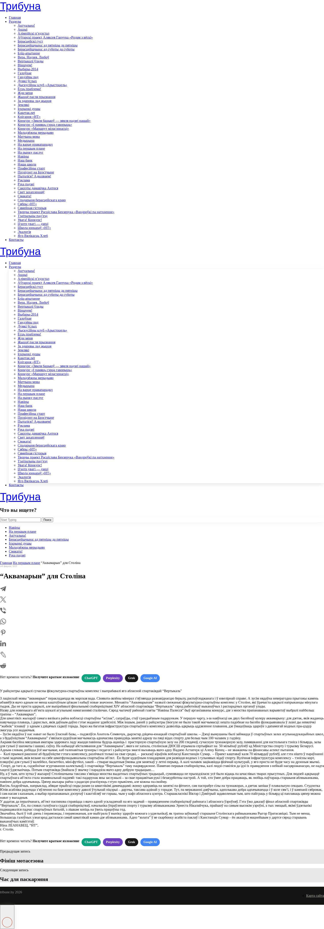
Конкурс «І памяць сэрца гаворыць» (45, 125)
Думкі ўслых (27, 81)
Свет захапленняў (31, 192)
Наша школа (27, 164)
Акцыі (22, 29)
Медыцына (26, 140)
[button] (7, 917)
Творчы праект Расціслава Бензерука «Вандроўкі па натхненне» (66, 212)
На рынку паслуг (30, 152)
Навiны (23, 156)
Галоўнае (25, 73)
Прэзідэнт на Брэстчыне (36, 172)
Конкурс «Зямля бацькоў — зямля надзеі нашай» (54, 121)
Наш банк (25, 160)
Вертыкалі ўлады (30, 61)
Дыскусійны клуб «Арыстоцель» (42, 85)
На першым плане (31, 148)
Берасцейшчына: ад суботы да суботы (46, 49)
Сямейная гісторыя (32, 208)
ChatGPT (91, 678)
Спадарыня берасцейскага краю (42, 200)
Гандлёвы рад (28, 77)
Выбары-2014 (28, 69)
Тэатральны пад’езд (32, 216)
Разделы (15, 21)
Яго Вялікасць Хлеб (33, 236)
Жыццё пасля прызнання (36, 97)
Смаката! (24, 196)
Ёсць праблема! (29, 89)
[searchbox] (20, 520)
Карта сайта (315, 895)
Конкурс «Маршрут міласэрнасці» (43, 128)
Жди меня (25, 93)
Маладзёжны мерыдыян (36, 132)
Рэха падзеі (26, 184)
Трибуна (20, 6)
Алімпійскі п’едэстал (33, 33)
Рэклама (24, 180)
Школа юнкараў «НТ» (34, 228)
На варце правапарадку (35, 144)
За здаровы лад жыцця (34, 101)
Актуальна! (26, 25)
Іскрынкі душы (29, 109)
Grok (131, 678)
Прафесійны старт (31, 168)
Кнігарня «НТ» (29, 117)
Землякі (23, 105)
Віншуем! (25, 65)
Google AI (150, 678)
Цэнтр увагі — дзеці (33, 224)
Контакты (16, 240)
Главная (15, 17)
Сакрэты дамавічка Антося (38, 188)
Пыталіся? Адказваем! (34, 176)
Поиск (47, 519)
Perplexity (113, 678)
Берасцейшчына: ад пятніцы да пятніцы (48, 45)
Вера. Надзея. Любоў (33, 57)
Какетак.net (26, 113)
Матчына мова (29, 136)
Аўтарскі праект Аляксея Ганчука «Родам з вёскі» (55, 37)
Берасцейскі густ (30, 41)
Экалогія (24, 232)
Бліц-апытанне (29, 53)
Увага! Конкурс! (30, 220)
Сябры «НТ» (27, 204)
